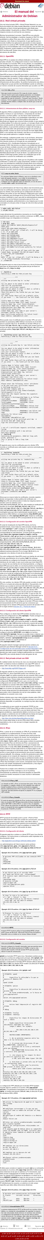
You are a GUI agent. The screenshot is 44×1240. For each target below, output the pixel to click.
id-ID (2, 1236)
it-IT (6, 1236)
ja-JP (9, 1236)
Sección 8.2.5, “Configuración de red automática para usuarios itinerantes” (19, 647)
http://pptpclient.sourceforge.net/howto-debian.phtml (19, 841)
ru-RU (37, 1236)
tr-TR (41, 1236)
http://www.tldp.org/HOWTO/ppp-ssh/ (14, 668)
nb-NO (19, 1236)
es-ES (27, 1233)
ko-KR (14, 1236)
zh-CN (22, 1239)
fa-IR (31, 1233)
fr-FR (35, 1233)
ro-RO (32, 1236)
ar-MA (4, 1233)
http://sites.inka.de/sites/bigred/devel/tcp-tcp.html (17, 718)
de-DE (13, 1233)
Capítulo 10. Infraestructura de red (11, 1227)
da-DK (9, 1233)
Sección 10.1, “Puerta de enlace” (24, 606)
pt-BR (28, 1236)
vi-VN (17, 1239)
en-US (23, 1233)
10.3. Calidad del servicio (36, 1227)
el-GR (18, 1233)
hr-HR (40, 1233)
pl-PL (23, 1236)
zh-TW (26, 1239)
